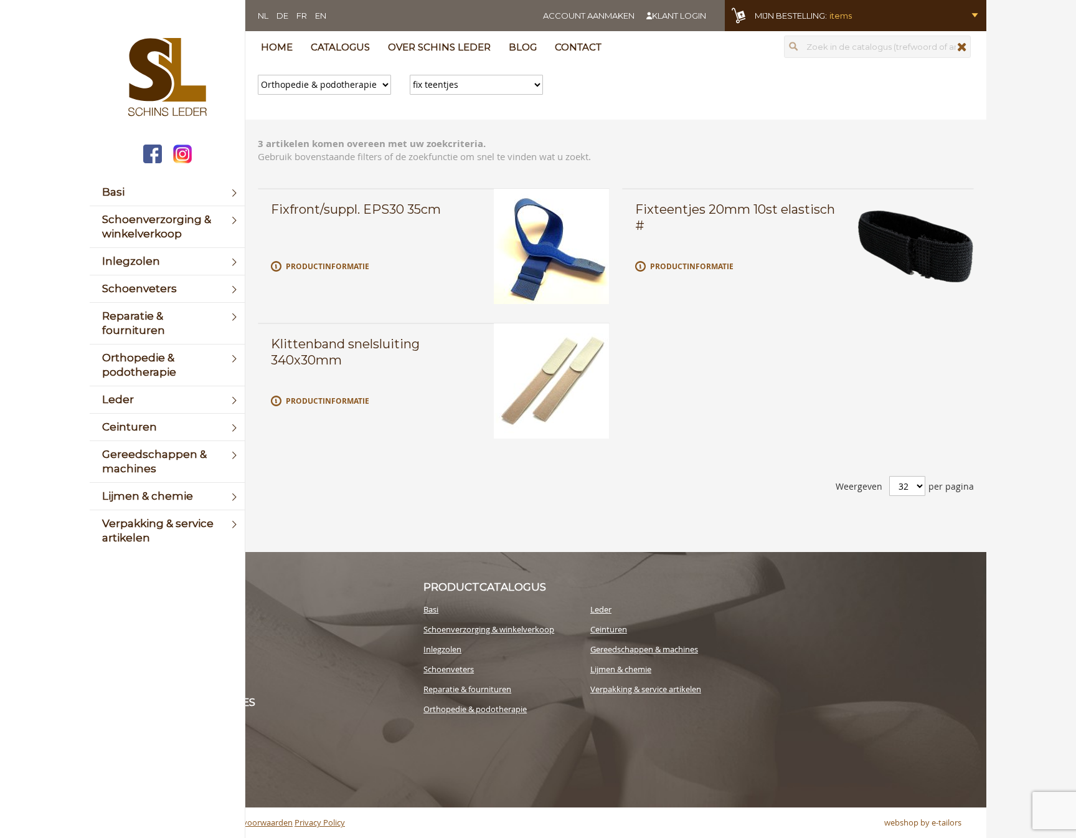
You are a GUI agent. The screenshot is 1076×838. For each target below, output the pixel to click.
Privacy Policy (320, 822)
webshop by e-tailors (922, 822)
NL (263, 16)
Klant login (679, 16)
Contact (578, 47)
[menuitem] (167, 192)
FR (301, 16)
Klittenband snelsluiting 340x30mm (345, 352)
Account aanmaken (589, 16)
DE (282, 16)
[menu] (167, 365)
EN (320, 16)
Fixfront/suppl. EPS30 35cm (356, 209)
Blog (523, 47)
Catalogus (340, 47)
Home (277, 47)
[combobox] (877, 47)
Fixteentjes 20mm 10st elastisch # (735, 217)
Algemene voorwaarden (248, 822)
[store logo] (167, 78)
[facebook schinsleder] (152, 155)
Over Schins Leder (439, 47)
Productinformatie (327, 266)
